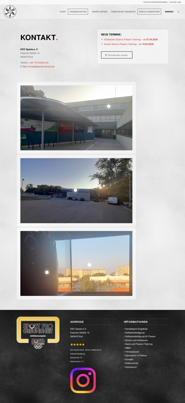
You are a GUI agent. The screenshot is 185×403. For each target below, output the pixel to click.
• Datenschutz (131, 363)
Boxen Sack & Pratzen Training (120, 44)
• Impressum (130, 367)
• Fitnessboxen (131, 351)
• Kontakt (128, 359)
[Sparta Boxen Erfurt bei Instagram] (83, 381)
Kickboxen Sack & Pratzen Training (122, 39)
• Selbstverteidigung (134, 332)
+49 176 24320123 (38, 62)
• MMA (127, 348)
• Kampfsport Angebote (136, 328)
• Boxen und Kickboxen (136, 340)
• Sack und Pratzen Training (138, 344)
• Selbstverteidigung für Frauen (140, 336)
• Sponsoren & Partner (135, 355)
